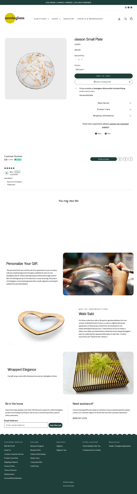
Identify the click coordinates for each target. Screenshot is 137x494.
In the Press (34, 466)
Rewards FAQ (35, 450)
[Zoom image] (36, 68)
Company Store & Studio (92, 450)
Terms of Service (10, 470)
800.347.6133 (9, 446)
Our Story (40, 19)
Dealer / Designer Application (120, 446)
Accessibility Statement (13, 478)
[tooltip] (130, 82)
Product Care (103, 109)
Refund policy (9, 474)
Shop (55, 19)
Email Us (7, 450)
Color (77, 65)
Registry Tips (61, 450)
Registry (69, 19)
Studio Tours (35, 458)
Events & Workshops (90, 19)
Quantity (79, 55)
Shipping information (103, 116)
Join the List (55, 425)
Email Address (11, 420)
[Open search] (120, 159)
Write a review (103, 159)
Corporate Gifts (36, 462)
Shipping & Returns (11, 462)
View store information (86, 95)
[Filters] (125, 159)
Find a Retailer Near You (91, 446)
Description (103, 103)
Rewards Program (37, 446)
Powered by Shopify (68, 486)
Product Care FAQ (11, 458)
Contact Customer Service (14, 454)
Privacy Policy (9, 466)
